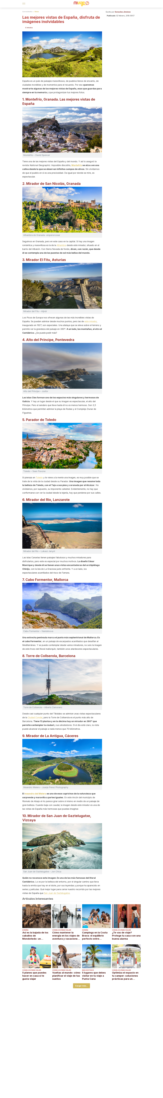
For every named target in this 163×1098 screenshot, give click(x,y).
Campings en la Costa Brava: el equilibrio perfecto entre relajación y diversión (95, 935)
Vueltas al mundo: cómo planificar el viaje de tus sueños (66, 975)
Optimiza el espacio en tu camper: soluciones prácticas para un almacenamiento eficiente (125, 975)
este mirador (90, 321)
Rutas (37, 11)
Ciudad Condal (35, 717)
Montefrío (76, 165)
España (25, 930)
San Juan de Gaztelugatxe (57, 893)
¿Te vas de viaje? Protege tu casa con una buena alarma (126, 935)
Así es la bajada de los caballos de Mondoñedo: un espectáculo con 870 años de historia (35, 935)
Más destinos (88, 970)
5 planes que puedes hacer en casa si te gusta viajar (34, 975)
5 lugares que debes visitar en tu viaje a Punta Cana (94, 975)
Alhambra (61, 245)
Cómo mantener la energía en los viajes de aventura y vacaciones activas (66, 935)
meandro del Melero (35, 793)
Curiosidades (27, 11)
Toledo (39, 477)
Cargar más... (81, 986)
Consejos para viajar (61, 930)
